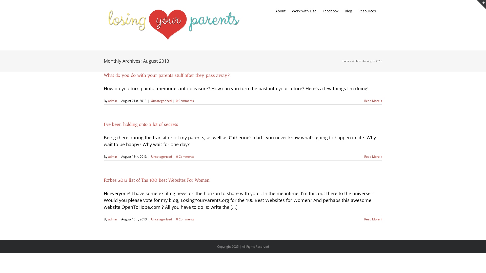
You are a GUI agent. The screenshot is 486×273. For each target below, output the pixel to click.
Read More (372, 101)
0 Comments (185, 101)
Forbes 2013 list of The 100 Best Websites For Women (157, 180)
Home (346, 61)
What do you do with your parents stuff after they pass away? (167, 75)
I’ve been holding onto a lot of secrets (141, 124)
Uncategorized (161, 101)
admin (112, 101)
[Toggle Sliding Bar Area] (481, 4)
